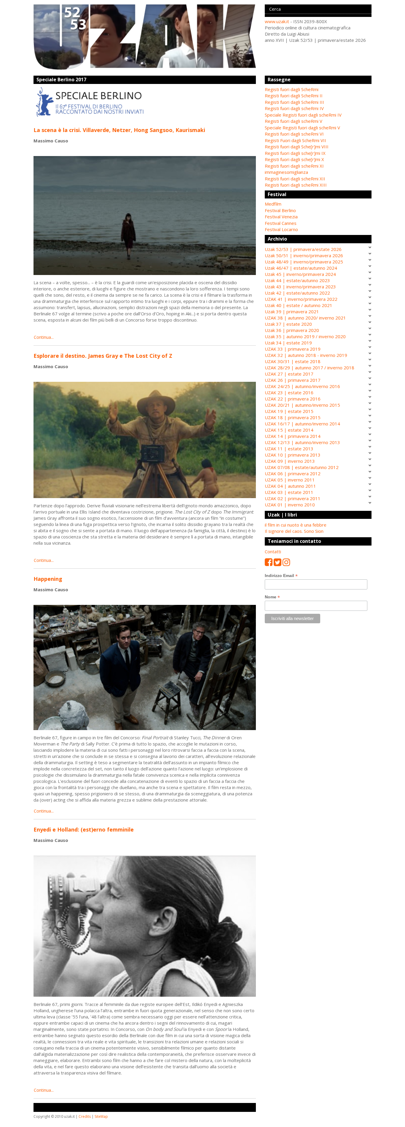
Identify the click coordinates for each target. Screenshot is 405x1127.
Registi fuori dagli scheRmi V (293, 121)
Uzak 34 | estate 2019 (288, 343)
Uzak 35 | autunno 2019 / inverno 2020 (305, 336)
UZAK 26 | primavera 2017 (293, 380)
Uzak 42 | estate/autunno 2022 (297, 293)
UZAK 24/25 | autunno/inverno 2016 (302, 386)
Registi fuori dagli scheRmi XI (294, 166)
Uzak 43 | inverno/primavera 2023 (300, 287)
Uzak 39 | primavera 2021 (292, 311)
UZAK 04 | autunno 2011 (290, 486)
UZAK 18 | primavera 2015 (293, 417)
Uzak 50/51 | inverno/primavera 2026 (304, 255)
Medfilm (273, 204)
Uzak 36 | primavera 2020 (292, 330)
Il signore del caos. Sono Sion (294, 531)
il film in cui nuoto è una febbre (295, 525)
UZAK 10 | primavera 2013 (293, 455)
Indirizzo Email (281, 575)
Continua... (44, 337)
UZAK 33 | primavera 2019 (293, 349)
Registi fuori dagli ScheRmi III (294, 102)
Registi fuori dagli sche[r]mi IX (295, 153)
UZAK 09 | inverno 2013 (290, 461)
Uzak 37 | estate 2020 (288, 324)
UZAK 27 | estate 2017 (289, 374)
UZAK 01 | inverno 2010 (290, 505)
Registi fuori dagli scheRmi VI (294, 134)
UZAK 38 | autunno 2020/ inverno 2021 (305, 318)
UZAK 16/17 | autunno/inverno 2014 (302, 424)
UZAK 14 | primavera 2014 (293, 436)
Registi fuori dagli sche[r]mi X (294, 159)
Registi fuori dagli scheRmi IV (294, 108)
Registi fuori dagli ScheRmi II (294, 95)
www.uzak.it (277, 21)
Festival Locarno (281, 229)
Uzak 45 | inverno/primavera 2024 (300, 274)
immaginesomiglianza (286, 172)
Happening (48, 578)
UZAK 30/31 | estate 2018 (293, 361)
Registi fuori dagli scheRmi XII (295, 179)
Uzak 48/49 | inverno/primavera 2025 (304, 262)
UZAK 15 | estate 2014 (289, 430)
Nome (272, 597)
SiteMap (101, 1116)
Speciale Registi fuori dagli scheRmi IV (303, 115)
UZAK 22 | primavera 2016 (293, 399)
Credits (85, 1116)
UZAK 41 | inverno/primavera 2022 (301, 299)
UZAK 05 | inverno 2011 (290, 480)
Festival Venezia (281, 217)
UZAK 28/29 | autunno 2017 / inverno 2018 (309, 368)
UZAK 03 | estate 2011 (289, 492)
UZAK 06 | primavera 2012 (293, 473)
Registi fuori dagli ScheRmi (291, 89)
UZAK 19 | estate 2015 (289, 411)
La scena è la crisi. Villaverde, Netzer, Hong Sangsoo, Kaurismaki (119, 129)
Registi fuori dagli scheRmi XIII (296, 185)
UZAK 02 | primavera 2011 (293, 498)
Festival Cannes (280, 223)
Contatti (273, 551)
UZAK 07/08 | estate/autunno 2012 (302, 467)
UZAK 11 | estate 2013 (289, 449)
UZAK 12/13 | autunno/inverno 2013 (302, 442)
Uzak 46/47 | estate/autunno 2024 (301, 268)
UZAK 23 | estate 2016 (289, 392)
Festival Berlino (280, 210)
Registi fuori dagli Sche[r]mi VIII (297, 147)
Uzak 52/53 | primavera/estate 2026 (303, 249)
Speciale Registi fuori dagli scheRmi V (302, 128)
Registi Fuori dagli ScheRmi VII (295, 140)
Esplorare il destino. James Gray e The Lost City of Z (103, 355)
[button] (318, 203)
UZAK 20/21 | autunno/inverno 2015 (302, 405)
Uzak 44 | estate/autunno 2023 (297, 280)
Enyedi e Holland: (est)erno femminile (84, 829)
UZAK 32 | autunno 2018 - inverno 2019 (306, 355)
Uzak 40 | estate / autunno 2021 (298, 305)
